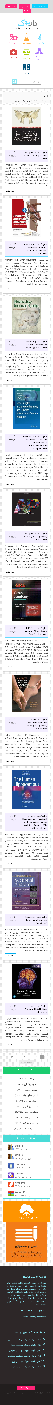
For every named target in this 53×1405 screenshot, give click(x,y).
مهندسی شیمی (30, 1106)
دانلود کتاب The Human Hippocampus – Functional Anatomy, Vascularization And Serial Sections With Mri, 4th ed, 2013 (34, 822)
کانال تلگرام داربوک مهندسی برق (29, 1361)
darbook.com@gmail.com (34, 1317)
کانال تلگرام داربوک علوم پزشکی (29, 1367)
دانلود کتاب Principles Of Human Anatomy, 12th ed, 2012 (35, 155)
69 (12, 1057)
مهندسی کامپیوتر (28, 1117)
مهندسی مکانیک (30, 1123)
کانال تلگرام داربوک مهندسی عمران (27, 1345)
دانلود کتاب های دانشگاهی (26, 28)
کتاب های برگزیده (28, 1095)
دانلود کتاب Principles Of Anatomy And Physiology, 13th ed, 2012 (35, 536)
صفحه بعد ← (26, 1062)
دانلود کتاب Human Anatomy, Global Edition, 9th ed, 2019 (36, 1009)
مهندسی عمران (30, 1112)
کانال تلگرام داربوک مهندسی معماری (27, 1340)
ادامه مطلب (10, 191)
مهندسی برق (30, 1101)
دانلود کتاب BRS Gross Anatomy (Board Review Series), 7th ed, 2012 (36, 631)
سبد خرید (24, 6)
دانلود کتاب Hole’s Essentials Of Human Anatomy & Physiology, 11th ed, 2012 (36, 724)
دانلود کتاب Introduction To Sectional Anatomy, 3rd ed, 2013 (36, 920)
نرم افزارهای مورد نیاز (28, 1128)
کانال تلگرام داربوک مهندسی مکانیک (27, 1356)
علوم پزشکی (30, 1084)
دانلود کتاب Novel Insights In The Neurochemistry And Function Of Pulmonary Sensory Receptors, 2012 (35, 442)
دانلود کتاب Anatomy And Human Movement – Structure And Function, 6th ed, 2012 (35, 249)
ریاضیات (29, 1079)
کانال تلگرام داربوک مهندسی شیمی (27, 1350)
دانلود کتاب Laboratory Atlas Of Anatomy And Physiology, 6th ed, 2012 (36, 344)
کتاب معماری (30, 1090)
